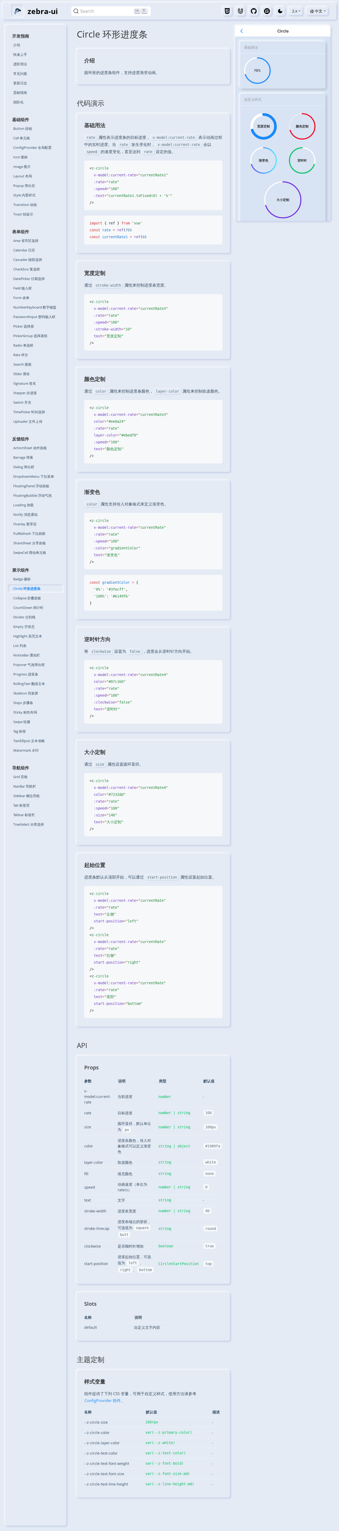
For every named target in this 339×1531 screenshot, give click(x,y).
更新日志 (20, 83)
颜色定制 (94, 379)
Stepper (25, 392)
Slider (21, 373)
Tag (19, 731)
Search (22, 364)
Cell (21, 138)
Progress (25, 674)
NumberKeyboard (34, 307)
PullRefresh (29, 533)
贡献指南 (20, 92)
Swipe (21, 721)
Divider (24, 617)
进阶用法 (20, 64)
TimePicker (29, 412)
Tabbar (24, 814)
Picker (23, 326)
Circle (27, 588)
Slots (90, 1303)
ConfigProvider (32, 147)
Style (24, 195)
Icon (20, 157)
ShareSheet (29, 543)
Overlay (25, 524)
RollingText (29, 683)
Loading (23, 505)
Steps (23, 702)
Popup (24, 185)
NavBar (24, 786)
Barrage (23, 457)
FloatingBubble (32, 495)
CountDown (28, 607)
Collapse (27, 598)
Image (22, 166)
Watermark (26, 750)
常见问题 (20, 73)
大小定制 (94, 752)
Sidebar (26, 795)
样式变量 (94, 1381)
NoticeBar (26, 655)
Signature (24, 383)
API (82, 1045)
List (19, 645)
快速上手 (20, 54)
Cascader (27, 259)
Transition (25, 204)
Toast (23, 214)
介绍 (16, 45)
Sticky (25, 712)
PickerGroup (30, 335)
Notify (25, 514)
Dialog (23, 467)
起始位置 (94, 864)
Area (25, 240)
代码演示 (90, 103)
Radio (23, 345)
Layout (22, 176)
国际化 (18, 102)
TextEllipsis (29, 740)
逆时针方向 (97, 639)
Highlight (27, 636)
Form (21, 297)
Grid (20, 776)
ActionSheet (30, 447)
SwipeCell (29, 552)
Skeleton (25, 693)
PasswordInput (34, 316)
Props (91, 1067)
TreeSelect (28, 824)
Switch (22, 402)
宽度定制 (94, 273)
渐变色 (92, 491)
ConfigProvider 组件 (102, 1400)
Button (22, 128)
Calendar (24, 250)
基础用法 (94, 125)
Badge (22, 579)
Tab (21, 805)
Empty (24, 626)
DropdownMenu (33, 476)
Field (22, 288)
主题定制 (90, 1359)
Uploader (27, 421)
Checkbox (26, 269)
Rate (20, 354)
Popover (29, 664)
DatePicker (29, 278)
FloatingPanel (31, 486)
